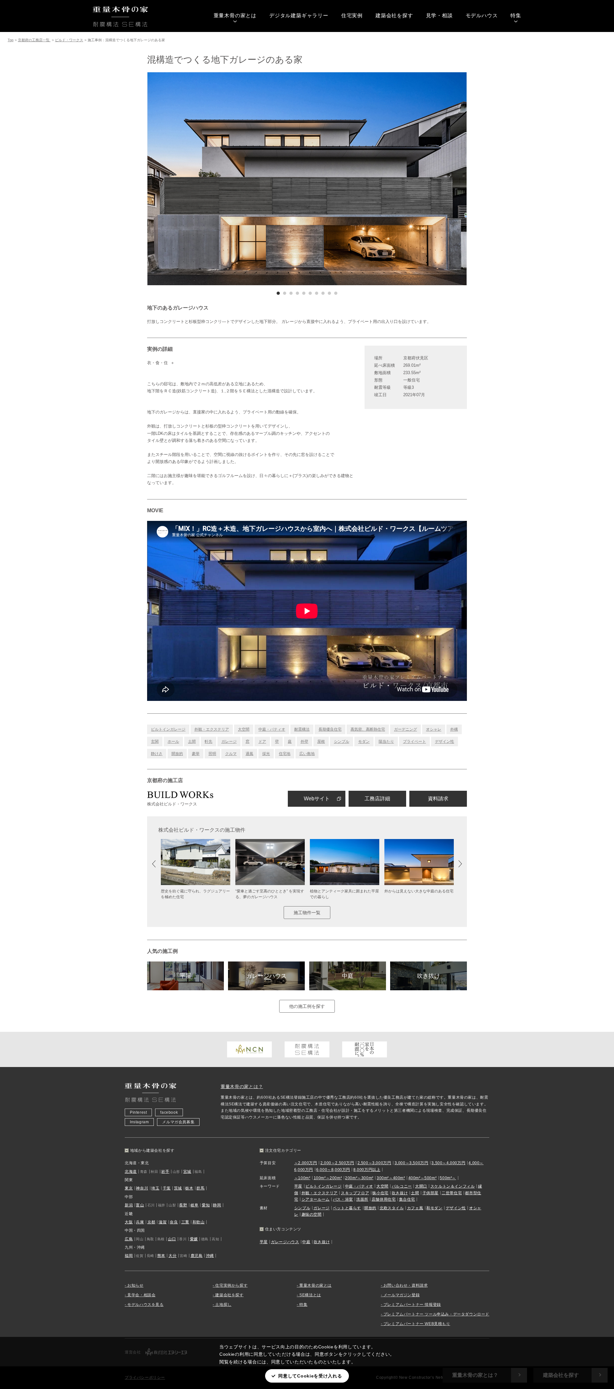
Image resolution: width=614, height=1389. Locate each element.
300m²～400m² (391, 1178)
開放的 (177, 753)
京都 (151, 1222)
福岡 (129, 1255)
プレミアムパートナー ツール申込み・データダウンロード (436, 1314)
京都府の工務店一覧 (34, 40)
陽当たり (386, 741)
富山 (140, 1205)
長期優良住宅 (330, 729)
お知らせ (135, 1285)
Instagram (139, 1122)
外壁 (304, 741)
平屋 (185, 976)
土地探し (223, 1304)
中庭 (347, 976)
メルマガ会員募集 (178, 1122)
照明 (212, 753)
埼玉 (155, 1188)
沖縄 (210, 1255)
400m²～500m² (422, 1178)
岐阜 (195, 1205)
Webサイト (317, 798)
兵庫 (140, 1222)
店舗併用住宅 (384, 1199)
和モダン (434, 1208)
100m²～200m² (328, 1178)
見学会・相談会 (141, 1295)
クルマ (231, 753)
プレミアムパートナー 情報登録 (412, 1304)
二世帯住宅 (452, 1193)
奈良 (174, 1222)
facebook (169, 1112)
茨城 (178, 1188)
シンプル (341, 741)
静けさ (156, 753)
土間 (192, 741)
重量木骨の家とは (235, 15)
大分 (173, 1255)
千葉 (167, 1188)
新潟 (129, 1205)
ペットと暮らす (347, 1208)
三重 (185, 1222)
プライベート (414, 741)
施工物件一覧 (307, 912)
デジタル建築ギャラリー (298, 15)
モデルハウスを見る (145, 1304)
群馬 (200, 1188)
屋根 (321, 741)
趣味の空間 (312, 1214)
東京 (129, 1188)
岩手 (165, 1171)
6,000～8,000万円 (333, 1169)
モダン (364, 741)
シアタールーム (316, 1199)
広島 (129, 1239)
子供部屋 (430, 1193)
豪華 (196, 753)
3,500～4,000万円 (448, 1163)
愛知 (206, 1205)
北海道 (131, 1171)
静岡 (217, 1205)
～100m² (302, 1178)
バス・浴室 (343, 1199)
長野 (183, 1205)
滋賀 (163, 1222)
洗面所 (362, 1199)
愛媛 (194, 1239)
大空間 (243, 729)
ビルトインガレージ (168, 729)
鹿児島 (197, 1255)
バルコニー (402, 1186)
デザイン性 (444, 741)
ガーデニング (405, 729)
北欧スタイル (392, 1208)
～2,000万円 (305, 1163)
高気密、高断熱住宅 (367, 729)
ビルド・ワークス (69, 40)
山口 (172, 1239)
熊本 (161, 1255)
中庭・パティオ (271, 729)
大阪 (129, 1222)
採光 (266, 753)
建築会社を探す (394, 15)
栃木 (189, 1188)
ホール (173, 741)
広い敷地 (307, 753)
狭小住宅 (380, 1193)
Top (10, 40)
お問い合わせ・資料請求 (405, 1285)
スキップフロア (355, 1193)
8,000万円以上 (366, 1169)
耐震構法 (302, 729)
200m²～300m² (359, 1178)
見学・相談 (439, 15)
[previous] (227, 178)
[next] (387, 178)
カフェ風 (415, 1208)
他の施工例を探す (307, 1006)
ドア (262, 741)
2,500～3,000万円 (374, 1163)
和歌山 (199, 1222)
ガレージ (229, 741)
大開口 (421, 1186)
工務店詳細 (377, 798)
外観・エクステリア (211, 729)
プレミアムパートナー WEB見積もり (416, 1324)
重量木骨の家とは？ (242, 1086)
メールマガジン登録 (401, 1295)
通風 (249, 753)
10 (336, 293)
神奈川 (142, 1188)
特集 (515, 15)
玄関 (155, 741)
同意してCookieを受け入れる (310, 1375)
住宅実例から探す (231, 1285)
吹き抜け (428, 976)
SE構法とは (310, 1295)
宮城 (187, 1171)
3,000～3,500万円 (412, 1163)
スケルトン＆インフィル (452, 1186)
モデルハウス (482, 15)
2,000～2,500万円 (337, 1163)
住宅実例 (352, 15)
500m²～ (448, 1178)
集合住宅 (407, 1199)
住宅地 (284, 753)
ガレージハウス (266, 976)
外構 (454, 729)
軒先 (208, 741)
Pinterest (138, 1112)
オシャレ (433, 729)
